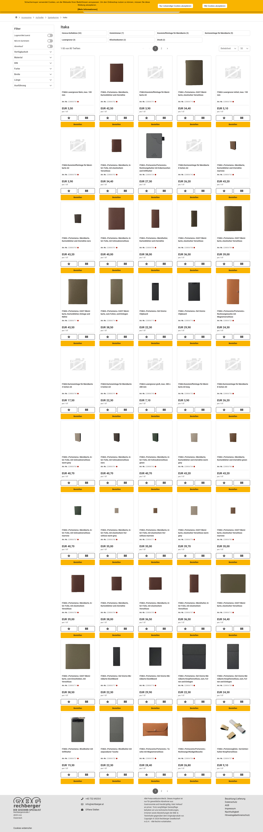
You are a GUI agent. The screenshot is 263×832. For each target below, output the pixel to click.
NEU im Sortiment (21, 41)
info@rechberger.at (94, 804)
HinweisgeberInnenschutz (237, 815)
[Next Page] (167, 48)
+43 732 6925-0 (93, 798)
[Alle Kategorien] (16, 17)
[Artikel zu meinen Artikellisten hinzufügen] (69, 118)
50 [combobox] (241, 48)
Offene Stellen (92, 809)
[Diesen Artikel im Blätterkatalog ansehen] (86, 118)
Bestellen (78, 124)
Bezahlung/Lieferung (235, 798)
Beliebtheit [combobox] (226, 48)
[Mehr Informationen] (87, 9)
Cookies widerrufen (22, 828)
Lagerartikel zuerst (22, 35)
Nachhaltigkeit (232, 812)
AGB (227, 805)
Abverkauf (18, 46)
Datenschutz (231, 802)
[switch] (50, 35)
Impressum (230, 808)
